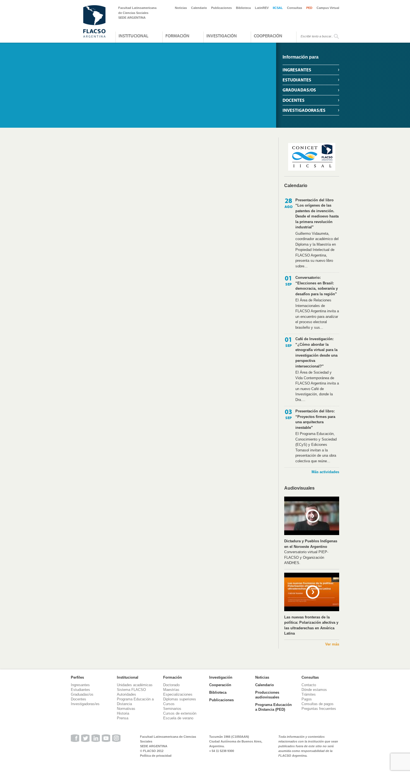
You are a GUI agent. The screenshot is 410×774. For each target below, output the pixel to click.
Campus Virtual (328, 7)
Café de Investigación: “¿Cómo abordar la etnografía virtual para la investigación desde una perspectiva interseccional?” (316, 352)
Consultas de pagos (318, 704)
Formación (177, 35)
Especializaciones (177, 694)
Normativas (126, 709)
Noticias (181, 7)
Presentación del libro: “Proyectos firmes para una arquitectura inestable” (315, 419)
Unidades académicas (135, 685)
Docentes (294, 100)
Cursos (169, 704)
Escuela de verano (178, 718)
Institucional (133, 35)
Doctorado (171, 685)
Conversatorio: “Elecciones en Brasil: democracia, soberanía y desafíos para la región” (316, 285)
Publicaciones (221, 7)
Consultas (294, 7)
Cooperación (268, 35)
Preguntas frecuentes (319, 709)
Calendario (199, 7)
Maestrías (171, 690)
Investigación (221, 35)
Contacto (309, 685)
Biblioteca (243, 7)
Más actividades (325, 472)
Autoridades (126, 694)
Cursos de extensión (179, 713)
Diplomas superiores (179, 699)
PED (309, 7)
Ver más (332, 644)
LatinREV (262, 7)
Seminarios (172, 709)
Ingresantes (297, 69)
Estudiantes (297, 80)
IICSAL (278, 7)
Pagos (307, 699)
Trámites (309, 694)
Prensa (122, 718)
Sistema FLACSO (131, 690)
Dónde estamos (314, 690)
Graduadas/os (299, 90)
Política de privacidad (156, 755)
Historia (123, 713)
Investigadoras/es (304, 110)
